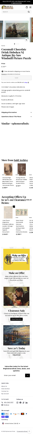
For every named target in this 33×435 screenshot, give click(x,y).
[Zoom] (26, 39)
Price (3, 64)
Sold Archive (21, 160)
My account (5, 394)
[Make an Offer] (16, 259)
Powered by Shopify (22, 431)
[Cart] (27, 7)
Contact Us (4, 391)
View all (29, 200)
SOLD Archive (5, 389)
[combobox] (16, 12)
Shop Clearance (16, 319)
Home (3, 45)
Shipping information (9, 112)
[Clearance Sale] (16, 297)
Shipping (4, 74)
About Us (4, 386)
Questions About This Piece (11, 117)
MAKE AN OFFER (17, 3)
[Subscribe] (27, 375)
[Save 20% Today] (16, 335)
